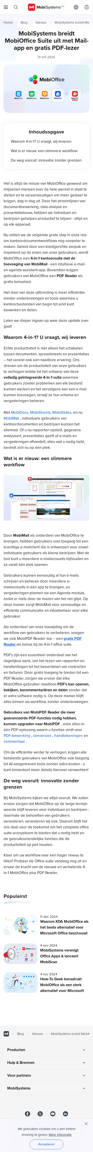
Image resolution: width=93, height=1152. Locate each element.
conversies (42, 735)
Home (8, 22)
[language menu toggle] (77, 7)
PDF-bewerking (17, 735)
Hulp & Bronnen (21, 1062)
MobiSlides (61, 412)
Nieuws (41, 22)
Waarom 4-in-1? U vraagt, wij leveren (41, 141)
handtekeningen (69, 735)
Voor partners (19, 1075)
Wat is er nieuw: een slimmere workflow (44, 151)
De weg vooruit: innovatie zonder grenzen (46, 160)
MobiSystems (18, 1088)
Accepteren (46, 1144)
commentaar (15, 741)
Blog (24, 22)
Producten (16, 1049)
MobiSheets (40, 412)
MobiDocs (19, 412)
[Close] (86, 1124)
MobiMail (12, 418)
